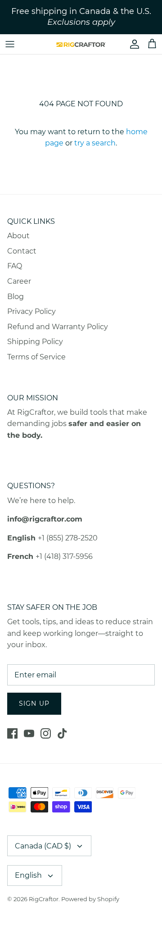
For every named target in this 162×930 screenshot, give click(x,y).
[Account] (132, 44)
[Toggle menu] (10, 44)
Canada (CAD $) (43, 846)
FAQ (14, 266)
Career (19, 281)
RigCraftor (43, 899)
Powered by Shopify (90, 899)
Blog (15, 296)
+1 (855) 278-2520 (68, 538)
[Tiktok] (62, 733)
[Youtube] (29, 733)
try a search (95, 143)
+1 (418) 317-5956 (64, 556)
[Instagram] (45, 733)
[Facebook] (12, 733)
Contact (21, 251)
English (28, 875)
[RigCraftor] (81, 44)
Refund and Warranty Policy (57, 326)
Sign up (34, 703)
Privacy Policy (31, 311)
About (18, 235)
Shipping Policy (35, 341)
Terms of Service (36, 357)
